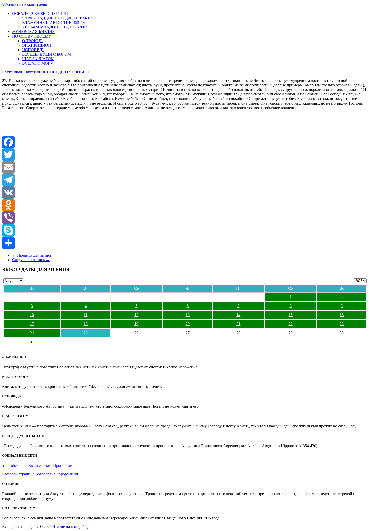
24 (32, 333)
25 (86, 333)
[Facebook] (185, 142)
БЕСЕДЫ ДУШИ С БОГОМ (46, 54)
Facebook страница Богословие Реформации (40, 474)
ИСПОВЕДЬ (33, 50)
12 (136, 315)
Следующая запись (31, 260)
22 (291, 324)
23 (342, 324)
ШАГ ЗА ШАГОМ (38, 59)
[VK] (185, 192)
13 (188, 315)
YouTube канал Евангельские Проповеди (37, 465)
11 (85, 315)
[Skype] (185, 230)
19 (136, 324)
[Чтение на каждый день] (24, 4)
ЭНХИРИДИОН (36, 45)
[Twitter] (185, 154)
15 (291, 315)
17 (32, 324)
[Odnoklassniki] (185, 205)
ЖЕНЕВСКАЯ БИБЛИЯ (33, 31)
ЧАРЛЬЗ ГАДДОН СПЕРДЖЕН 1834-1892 (58, 18)
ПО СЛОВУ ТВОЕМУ (31, 36)
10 (32, 315)
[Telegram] (185, 180)
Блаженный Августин (21, 72)
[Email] (185, 167)
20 (188, 324)
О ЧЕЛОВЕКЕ (78, 72)
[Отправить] (185, 243)
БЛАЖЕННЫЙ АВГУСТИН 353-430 (54, 22)
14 (238, 315)
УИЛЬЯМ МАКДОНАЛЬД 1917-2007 (54, 27)
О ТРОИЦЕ (32, 41)
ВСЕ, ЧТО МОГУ (37, 63)
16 (342, 315)
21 (238, 324)
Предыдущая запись (32, 255)
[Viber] (185, 217)
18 (86, 324)
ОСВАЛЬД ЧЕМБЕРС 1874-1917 (40, 13)
